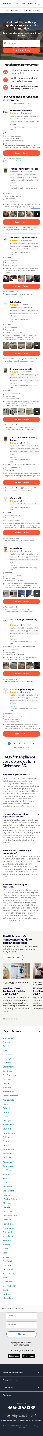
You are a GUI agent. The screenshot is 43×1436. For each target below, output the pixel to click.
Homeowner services (13, 1372)
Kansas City (8, 1162)
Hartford (7, 1087)
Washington (8, 1091)
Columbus (7, 1211)
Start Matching (21, 50)
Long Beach (8, 1054)
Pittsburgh (7, 1232)
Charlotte (7, 1187)
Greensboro (8, 1191)
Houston (7, 1265)
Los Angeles (8, 1058)
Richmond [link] (19, 10)
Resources (8, 1387)
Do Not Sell (23, 1416)
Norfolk (6, 1277)
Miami (5, 1104)
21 (34, 744)
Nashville (7, 1244)
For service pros (10, 1380)
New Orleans (9, 1133)
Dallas (5, 1253)
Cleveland (7, 1207)
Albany (6, 1174)
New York (7, 1178)
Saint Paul (7, 1158)
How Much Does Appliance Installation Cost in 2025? (14, 991)
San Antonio (8, 1269)
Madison (7, 1294)
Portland (7, 1220)
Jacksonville (8, 1100)
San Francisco (9, 1075)
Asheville (7, 1182)
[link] (21, 120)
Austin (5, 1249)
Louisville (7, 1129)
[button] (6, 214)
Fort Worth (8, 1261)
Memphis (7, 1240)
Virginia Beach (9, 1286)
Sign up (21, 1334)
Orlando (6, 1108)
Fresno (6, 1050)
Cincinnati (7, 1203)
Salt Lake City (9, 1273)
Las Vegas (7, 1170)
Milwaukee (8, 1298)
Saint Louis (8, 1166)
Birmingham (8, 1038)
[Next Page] (38, 743)
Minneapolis (8, 1153)
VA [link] (11, 10)
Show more (36, 148)
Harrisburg (8, 1224)
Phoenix (6, 1042)
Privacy (8, 1416)
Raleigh (6, 1195)
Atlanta (6, 1116)
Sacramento (8, 1067)
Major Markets (12, 1031)
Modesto (7, 1063)
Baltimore (7, 1137)
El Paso (6, 1257)
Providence (8, 1236)
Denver (6, 1083)
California (15, 1416)
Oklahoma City (10, 1215)
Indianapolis (8, 1125)
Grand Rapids (9, 1149)
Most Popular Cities (11, 1309)
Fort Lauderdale (10, 1096)
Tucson (6, 1046)
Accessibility (33, 1416)
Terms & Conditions (35, 1420)
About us (7, 1395)
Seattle (6, 1290)
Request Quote (22, 153)
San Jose (7, 1079)
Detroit (6, 1145)
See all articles (13, 957)
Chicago (7, 1120)
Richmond (7, 1282)
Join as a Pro (27, 4)
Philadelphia (8, 1228)
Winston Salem (10, 1199)
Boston (6, 1141)
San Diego (7, 1071)
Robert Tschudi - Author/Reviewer (16, 982)
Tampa (6, 1112)
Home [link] (5, 10)
